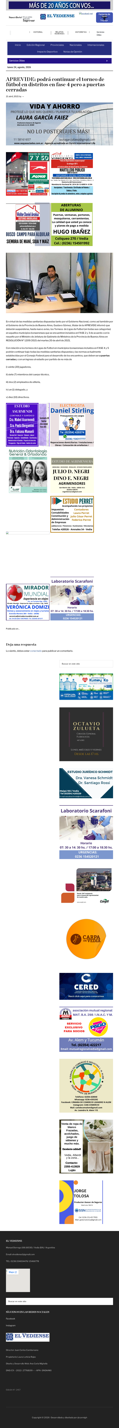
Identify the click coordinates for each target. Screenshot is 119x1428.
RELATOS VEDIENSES (59, 33)
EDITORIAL (38, 32)
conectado (36, 651)
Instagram (11, 1325)
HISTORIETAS (81, 32)
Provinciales (57, 45)
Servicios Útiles (100, 33)
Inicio (18, 45)
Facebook (10, 1318)
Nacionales (76, 45)
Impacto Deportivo (47, 51)
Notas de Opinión (72, 51)
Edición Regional (36, 45)
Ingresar (29, 20)
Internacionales (96, 45)
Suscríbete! (15, 17)
